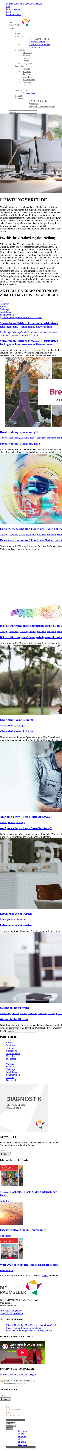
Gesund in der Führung (14, 1007)
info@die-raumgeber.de (11, 1310)
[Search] (37, 1031)
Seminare (4, 304)
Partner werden (13, 9)
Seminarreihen (7, 314)
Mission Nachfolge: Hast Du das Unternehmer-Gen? (31, 1325)
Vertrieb (34, 335)
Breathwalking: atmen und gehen (20, 432)
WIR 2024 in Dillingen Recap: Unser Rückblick (29, 1264)
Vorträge (4, 306)
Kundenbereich (13, 14)
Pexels (45, 1275)
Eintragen (5, 1154)
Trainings (4, 309)
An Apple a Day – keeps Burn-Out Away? (26, 816)
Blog (8, 12)
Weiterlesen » (6, 1201)
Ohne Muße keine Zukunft (16, 719)
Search (3, 1030)
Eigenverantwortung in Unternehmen (23, 1229)
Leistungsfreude (19, 332)
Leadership (5, 332)
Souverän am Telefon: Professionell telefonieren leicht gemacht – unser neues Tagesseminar (29, 325)
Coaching (10, 1056)
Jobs (8, 6)
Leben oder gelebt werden (16, 913)
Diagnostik (11, 1059)
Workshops (5, 312)
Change (3, 437)
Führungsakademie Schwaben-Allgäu (24, 3)
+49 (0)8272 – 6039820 (11, 1313)
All (1, 301)
